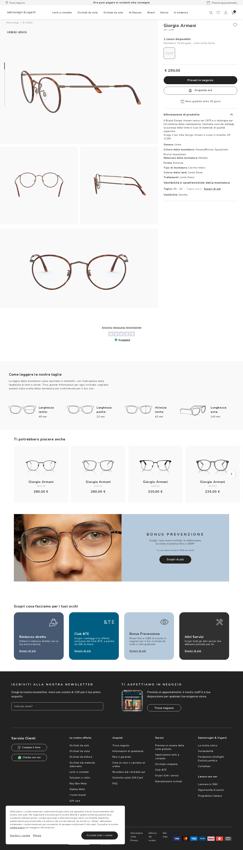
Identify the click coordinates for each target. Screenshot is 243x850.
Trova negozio (17, 2)
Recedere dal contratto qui (128, 772)
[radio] (169, 53)
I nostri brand (78, 795)
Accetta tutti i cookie (99, 835)
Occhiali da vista (80, 751)
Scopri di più (212, 189)
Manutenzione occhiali (168, 781)
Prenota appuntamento (224, 2)
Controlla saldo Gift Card (127, 777)
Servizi (164, 12)
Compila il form (31, 747)
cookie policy (17, 827)
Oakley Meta (77, 789)
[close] (235, 25)
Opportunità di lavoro (211, 790)
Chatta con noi (32, 757)
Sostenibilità (205, 751)
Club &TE (161, 770)
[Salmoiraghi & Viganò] (21, 12)
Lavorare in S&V (208, 784)
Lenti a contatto (79, 772)
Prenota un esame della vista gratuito (169, 747)
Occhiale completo (166, 764)
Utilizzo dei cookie (153, 837)
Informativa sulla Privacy (136, 837)
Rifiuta (37, 835)
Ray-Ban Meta (78, 783)
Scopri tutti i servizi (166, 775)
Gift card (75, 800)
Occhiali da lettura (81, 757)
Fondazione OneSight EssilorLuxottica (211, 758)
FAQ (115, 783)
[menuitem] (62, 12)
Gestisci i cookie (20, 835)
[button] (233, 12)
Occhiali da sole (79, 745)
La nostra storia (207, 745)
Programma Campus (210, 796)
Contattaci (204, 766)
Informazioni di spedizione (128, 751)
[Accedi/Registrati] (225, 12)
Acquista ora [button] (203, 90)
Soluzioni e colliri (80, 777)
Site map (165, 835)
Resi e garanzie (121, 757)
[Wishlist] (218, 12)
